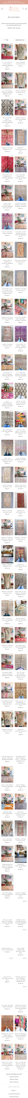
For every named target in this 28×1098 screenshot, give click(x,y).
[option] (14, 2)
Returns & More (14, 1079)
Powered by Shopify (14, 1096)
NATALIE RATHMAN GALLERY (14, 1074)
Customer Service (14, 1076)
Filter (6, 40)
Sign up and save (14, 1086)
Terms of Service (14, 1082)
